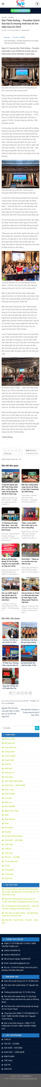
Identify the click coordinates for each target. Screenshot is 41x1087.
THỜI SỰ (8, 849)
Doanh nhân (9, 760)
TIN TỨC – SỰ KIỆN (7, 17)
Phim (7, 823)
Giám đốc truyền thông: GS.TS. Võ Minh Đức (21, 981)
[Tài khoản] (37, 4)
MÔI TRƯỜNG (10, 806)
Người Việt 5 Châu (12, 811)
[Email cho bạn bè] (22, 693)
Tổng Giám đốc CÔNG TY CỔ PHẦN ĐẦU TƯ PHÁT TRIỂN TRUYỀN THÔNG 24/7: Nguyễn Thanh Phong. (20, 1016)
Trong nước (9, 874)
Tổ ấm (7, 866)
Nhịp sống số (10, 819)
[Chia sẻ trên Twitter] (18, 693)
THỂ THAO (9, 845)
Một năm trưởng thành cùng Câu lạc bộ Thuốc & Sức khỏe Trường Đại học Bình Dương (20, 900)
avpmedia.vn (26, 1076)
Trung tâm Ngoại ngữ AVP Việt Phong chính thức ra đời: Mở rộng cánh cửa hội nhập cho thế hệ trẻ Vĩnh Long (20, 892)
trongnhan (25, 30)
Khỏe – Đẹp (9, 790)
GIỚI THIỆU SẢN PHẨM (13, 781)
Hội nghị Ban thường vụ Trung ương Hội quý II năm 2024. (30, 712)
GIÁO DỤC (8, 768)
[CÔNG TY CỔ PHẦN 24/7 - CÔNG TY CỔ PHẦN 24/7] (20, 3)
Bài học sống (10, 739)
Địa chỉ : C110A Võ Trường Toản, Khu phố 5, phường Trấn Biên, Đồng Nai (20, 968)
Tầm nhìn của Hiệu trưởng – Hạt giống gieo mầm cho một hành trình (20, 914)
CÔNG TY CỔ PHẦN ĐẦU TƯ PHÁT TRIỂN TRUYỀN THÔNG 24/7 (19, 944)
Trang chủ (6, 37)
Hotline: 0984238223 (12, 955)
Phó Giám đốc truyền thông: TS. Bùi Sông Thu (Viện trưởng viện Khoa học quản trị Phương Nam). (20, 999)
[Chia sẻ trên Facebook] (14, 693)
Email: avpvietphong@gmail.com (17, 963)
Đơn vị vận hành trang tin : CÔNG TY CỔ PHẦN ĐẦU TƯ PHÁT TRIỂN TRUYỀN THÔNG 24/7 (19, 1026)
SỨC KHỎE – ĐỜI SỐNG (14, 840)
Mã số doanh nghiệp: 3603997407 (17, 959)
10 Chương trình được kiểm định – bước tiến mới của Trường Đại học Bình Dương (20, 907)
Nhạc (7, 815)
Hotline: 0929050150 (12, 950)
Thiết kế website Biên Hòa (28, 1079)
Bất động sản (10, 743)
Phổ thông (9, 828)
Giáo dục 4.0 (9, 773)
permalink (11, 703)
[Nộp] (37, 728)
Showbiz (8, 832)
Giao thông (9, 777)
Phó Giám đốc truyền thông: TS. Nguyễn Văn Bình (20, 986)
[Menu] (3, 3)
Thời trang (9, 853)
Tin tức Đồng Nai (11, 861)
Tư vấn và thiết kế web (12, 1079)
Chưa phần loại (10, 747)
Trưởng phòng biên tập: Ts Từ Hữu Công (19, 992)
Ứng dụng (8, 878)
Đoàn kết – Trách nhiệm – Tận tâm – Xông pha (20, 921)
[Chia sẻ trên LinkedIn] (30, 693)
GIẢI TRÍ (8, 764)
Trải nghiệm (9, 870)
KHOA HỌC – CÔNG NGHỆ (15, 785)
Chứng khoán (10, 752)
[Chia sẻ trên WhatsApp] (10, 693)
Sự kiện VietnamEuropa (14, 836)
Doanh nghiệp (10, 756)
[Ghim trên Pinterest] (26, 693)
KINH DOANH (10, 794)
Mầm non (8, 802)
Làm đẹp (8, 798)
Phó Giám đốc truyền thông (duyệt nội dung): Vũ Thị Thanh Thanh (20, 1007)
